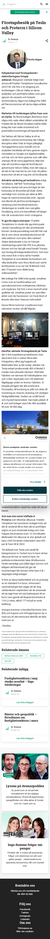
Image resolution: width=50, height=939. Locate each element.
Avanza (14, 39)
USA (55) (8, 661)
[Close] (46, 12)
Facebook (25, 909)
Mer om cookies (25, 931)
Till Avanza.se (25, 928)
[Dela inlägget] (46, 40)
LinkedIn (25, 919)
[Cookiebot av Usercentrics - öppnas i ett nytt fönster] (35, 438)
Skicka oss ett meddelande (25, 890)
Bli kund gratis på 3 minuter (25, 12)
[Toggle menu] (46, 4)
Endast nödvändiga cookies (25, 499)
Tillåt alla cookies (25, 490)
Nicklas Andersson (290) (14, 656)
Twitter (25, 912)
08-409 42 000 (25, 894)
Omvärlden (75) (35, 656)
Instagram (25, 916)
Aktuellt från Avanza (9, 4)
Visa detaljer (35, 482)
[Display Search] (41, 4)
